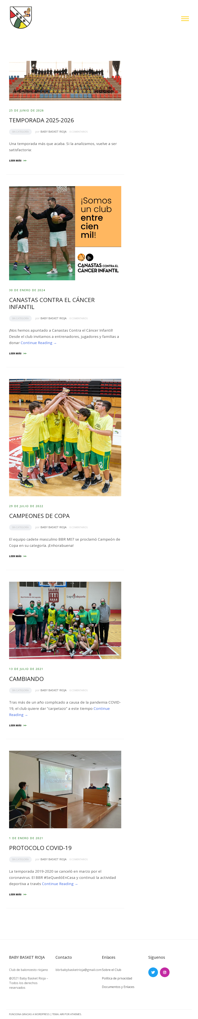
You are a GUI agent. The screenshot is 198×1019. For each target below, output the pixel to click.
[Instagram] (165, 972)
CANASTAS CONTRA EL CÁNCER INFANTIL (52, 303)
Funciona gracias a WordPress (29, 1014)
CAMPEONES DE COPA (39, 516)
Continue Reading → (39, 342)
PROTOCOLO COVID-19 (40, 848)
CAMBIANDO (26, 679)
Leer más (17, 160)
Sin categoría (20, 131)
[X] (153, 972)
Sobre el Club (111, 970)
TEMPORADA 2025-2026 (41, 120)
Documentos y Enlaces (118, 987)
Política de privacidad (117, 978)
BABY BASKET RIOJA (53, 131)
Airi (62, 1014)
